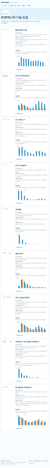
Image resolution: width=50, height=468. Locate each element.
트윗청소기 (23, 5)
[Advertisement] (25, 443)
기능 (12, 5)
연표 (5, 5)
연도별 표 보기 (19, 69)
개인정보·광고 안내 (37, 460)
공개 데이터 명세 (45, 460)
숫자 (9, 5)
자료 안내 (29, 5)
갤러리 (18, 5)
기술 (15, 5)
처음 (2, 5)
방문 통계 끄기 (31, 462)
